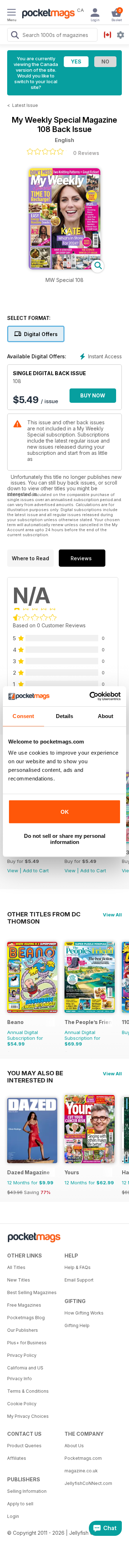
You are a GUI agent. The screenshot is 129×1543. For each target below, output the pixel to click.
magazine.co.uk (81, 1470)
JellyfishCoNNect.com (88, 1483)
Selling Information (27, 1491)
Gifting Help (77, 1325)
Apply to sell (20, 1503)
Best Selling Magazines (32, 1292)
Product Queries (24, 1445)
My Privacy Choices (28, 1416)
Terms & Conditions (28, 1391)
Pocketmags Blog (26, 1317)
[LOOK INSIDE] (64, 267)
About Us (74, 1445)
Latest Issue (25, 105)
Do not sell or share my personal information (64, 839)
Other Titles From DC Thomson (44, 914)
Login (13, 1516)
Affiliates (16, 1458)
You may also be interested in (35, 1073)
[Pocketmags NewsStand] (47, 14)
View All (112, 914)
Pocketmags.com (83, 1458)
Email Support (79, 1280)
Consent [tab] (23, 716)
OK (65, 812)
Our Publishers (22, 1330)
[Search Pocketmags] (14, 36)
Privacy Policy (22, 1355)
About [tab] (106, 716)
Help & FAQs (77, 1267)
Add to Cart (36, 870)
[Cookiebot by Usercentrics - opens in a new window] (91, 696)
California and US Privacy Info (25, 1373)
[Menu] (11, 13)
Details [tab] (64, 716)
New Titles (18, 1280)
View (12, 870)
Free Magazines (24, 1305)
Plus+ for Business (27, 1342)
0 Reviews (86, 153)
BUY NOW (92, 395)
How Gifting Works (84, 1313)
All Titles (16, 1267)
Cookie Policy (22, 1403)
